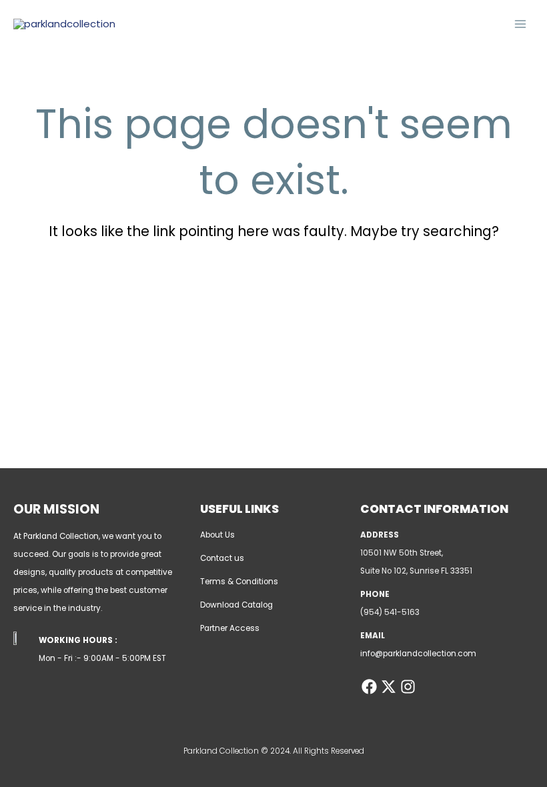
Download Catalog (236, 605)
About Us (217, 535)
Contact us (222, 558)
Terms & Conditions (239, 581)
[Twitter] (389, 687)
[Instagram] (408, 687)
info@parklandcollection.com (418, 653)
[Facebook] (369, 687)
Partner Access (229, 628)
